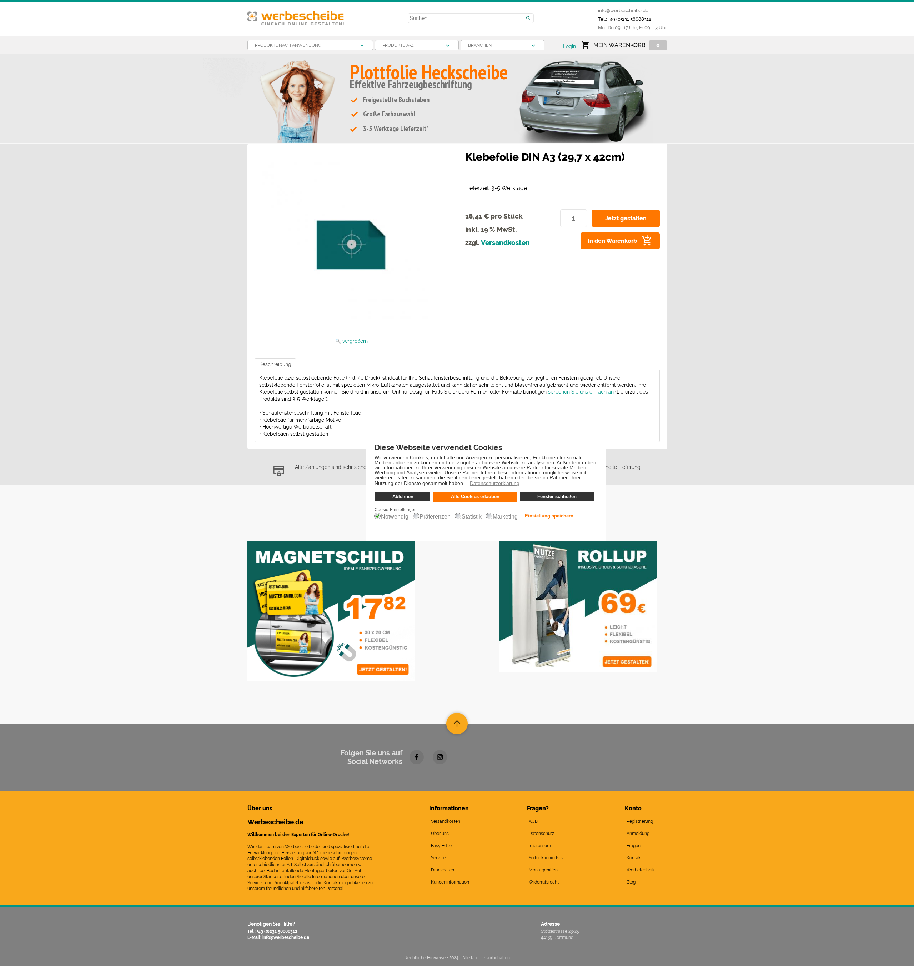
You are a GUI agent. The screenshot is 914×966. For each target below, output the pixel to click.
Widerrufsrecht (544, 882)
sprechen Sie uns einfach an (581, 392)
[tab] (275, 364)
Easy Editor (442, 845)
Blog (631, 882)
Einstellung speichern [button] (549, 516)
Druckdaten (442, 869)
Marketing (505, 516)
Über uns (440, 833)
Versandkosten (505, 242)
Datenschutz (541, 833)
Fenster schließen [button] (557, 496)
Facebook (417, 757)
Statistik (472, 516)
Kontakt (634, 857)
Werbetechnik (640, 869)
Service (438, 857)
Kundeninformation (450, 882)
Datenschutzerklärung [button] (494, 483)
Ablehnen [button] (402, 496)
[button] (466, 484)
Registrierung (640, 821)
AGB (533, 821)
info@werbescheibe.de (623, 10)
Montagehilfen (543, 869)
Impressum (540, 845)
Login (569, 46)
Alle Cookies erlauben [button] (475, 496)
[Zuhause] (295, 15)
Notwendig (394, 516)
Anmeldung (638, 833)
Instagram (440, 757)
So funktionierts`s (546, 857)
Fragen (634, 845)
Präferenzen (435, 516)
